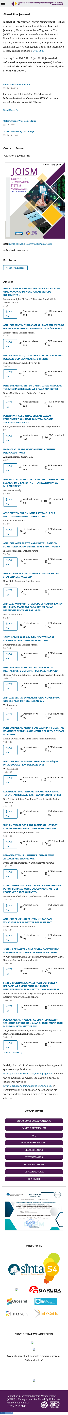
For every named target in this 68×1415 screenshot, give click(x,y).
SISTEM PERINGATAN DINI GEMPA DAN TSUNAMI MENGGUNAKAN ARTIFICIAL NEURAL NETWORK (31, 951)
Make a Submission (34, 1128)
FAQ (34, 1135)
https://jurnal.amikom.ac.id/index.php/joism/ (27, 1085)
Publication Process (34, 1142)
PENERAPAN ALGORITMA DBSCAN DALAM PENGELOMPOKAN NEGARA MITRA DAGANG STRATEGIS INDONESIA (28, 419)
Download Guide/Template (34, 1120)
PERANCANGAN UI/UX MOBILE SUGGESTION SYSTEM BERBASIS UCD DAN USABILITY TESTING (33, 357)
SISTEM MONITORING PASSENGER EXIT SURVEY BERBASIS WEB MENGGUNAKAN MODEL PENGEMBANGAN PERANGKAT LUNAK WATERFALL (32, 986)
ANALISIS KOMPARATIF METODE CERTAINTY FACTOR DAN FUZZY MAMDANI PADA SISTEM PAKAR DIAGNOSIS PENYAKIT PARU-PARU (33, 607)
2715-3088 (38, 50)
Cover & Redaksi (16, 267)
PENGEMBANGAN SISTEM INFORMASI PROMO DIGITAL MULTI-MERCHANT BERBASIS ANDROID (30, 669)
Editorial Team (34, 1171)
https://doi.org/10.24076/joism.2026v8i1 (30, 243)
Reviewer (34, 1178)
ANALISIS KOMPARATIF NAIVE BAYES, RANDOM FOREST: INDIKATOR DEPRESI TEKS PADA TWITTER (31, 545)
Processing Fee (34, 1149)
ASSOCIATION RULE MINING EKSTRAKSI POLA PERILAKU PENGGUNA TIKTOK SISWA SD (29, 514)
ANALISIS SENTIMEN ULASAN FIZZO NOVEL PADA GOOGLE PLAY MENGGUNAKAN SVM (31, 699)
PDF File (9, 314)
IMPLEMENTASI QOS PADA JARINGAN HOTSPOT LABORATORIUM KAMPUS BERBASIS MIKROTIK (30, 826)
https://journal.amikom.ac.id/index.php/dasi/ (27, 1073)
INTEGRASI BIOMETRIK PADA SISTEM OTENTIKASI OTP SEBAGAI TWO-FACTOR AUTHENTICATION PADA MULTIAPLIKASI (34, 483)
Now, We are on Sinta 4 (16, 84)
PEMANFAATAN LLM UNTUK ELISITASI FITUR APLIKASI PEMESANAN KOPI (28, 857)
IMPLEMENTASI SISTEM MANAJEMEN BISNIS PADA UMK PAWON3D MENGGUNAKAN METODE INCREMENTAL (32, 292)
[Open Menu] (3, 3)
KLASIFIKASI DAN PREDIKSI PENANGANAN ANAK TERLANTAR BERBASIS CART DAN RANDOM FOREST (32, 793)
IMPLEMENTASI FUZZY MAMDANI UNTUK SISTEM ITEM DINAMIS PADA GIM (31, 575)
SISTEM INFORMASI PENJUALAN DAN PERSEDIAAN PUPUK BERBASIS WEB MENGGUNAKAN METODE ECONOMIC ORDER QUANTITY (32, 889)
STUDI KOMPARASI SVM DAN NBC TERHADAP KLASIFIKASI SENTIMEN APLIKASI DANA (29, 639)
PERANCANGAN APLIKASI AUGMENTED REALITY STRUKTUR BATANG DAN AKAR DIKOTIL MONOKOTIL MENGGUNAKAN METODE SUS (33, 1023)
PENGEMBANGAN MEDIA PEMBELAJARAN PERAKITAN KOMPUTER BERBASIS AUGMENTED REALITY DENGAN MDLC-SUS (33, 731)
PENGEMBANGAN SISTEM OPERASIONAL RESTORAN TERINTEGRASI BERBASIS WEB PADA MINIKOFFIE (32, 387)
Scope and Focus (34, 1164)
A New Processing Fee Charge (18, 131)
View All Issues (11, 1052)
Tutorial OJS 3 (34, 1157)
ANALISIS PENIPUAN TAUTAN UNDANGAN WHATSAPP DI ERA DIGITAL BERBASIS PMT (27, 920)
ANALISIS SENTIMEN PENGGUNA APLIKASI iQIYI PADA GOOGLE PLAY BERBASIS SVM (30, 763)
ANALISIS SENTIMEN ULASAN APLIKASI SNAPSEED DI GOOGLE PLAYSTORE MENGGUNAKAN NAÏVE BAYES (33, 327)
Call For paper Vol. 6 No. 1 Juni (19, 120)
